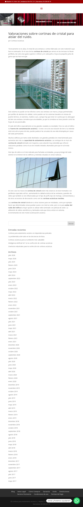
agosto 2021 (12, 318)
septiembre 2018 (14, 431)
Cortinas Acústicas (17, 41)
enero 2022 (12, 305)
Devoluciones (64, 491)
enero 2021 (12, 342)
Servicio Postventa (24, 494)
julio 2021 (11, 322)
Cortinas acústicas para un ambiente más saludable (26, 240)
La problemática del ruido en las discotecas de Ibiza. (26, 236)
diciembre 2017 (13, 461)
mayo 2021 (12, 328)
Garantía (46, 491)
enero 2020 (12, 381)
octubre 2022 (13, 288)
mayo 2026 (12, 259)
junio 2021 (12, 325)
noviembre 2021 (14, 308)
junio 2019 (12, 401)
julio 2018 (11, 438)
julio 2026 (11, 255)
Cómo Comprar (34, 491)
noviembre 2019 (14, 388)
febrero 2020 (12, 378)
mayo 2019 (12, 405)
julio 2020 (11, 361)
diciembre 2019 (13, 385)
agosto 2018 (12, 435)
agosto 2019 (12, 395)
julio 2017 (11, 474)
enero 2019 (12, 418)
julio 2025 (11, 262)
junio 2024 (12, 268)
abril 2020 (11, 371)
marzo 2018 (12, 451)
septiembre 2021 (14, 315)
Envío (55, 491)
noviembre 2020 (14, 348)
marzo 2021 (12, 335)
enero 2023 (12, 285)
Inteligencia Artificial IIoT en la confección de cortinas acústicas (30, 243)
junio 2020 (12, 365)
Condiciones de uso (41, 494)
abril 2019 (11, 408)
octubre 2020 (13, 352)
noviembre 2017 (14, 464)
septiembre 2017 (14, 468)
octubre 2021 (13, 312)
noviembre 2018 (14, 425)
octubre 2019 (13, 391)
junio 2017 (12, 478)
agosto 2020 (12, 358)
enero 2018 (12, 458)
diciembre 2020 (13, 345)
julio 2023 (11, 282)
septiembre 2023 (14, 278)
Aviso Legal (22, 491)
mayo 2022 (12, 292)
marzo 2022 (12, 298)
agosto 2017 (12, 471)
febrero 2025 (12, 265)
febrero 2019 (12, 415)
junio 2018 (12, 441)
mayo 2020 (12, 368)
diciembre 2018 (13, 421)
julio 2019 (11, 398)
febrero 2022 (12, 302)
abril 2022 (11, 295)
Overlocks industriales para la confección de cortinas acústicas (30, 246)
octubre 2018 (13, 428)
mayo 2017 (12, 481)
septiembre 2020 (14, 355)
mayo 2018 (12, 444)
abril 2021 (11, 332)
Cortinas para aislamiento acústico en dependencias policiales (30, 233)
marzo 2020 (12, 375)
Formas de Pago (57, 494)
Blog (13, 491)
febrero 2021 (12, 338)
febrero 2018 (12, 455)
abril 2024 (11, 275)
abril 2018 (11, 448)
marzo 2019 (12, 411)
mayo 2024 (12, 272)
